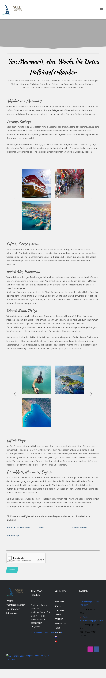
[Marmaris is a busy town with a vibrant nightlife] (36, 215)
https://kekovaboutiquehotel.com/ (46, 632)
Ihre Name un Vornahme (18, 527)
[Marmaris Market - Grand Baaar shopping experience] (69, 183)
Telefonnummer (79, 527)
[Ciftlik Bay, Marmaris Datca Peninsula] (69, 380)
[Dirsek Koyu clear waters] (36, 412)
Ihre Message (12, 535)
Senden (12, 570)
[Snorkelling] (36, 380)
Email (41, 527)
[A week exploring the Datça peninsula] (36, 183)
